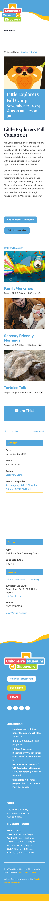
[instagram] (15, 708)
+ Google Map (15, 596)
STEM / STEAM (23, 489)
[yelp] (27, 708)
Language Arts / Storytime (24, 485)
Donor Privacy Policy (28, 872)
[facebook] (9, 708)
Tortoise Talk (15, 387)
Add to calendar (17, 230)
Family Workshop (18, 288)
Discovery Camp (14, 475)
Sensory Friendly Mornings (19, 338)
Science (10, 489)
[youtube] (21, 708)
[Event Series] (39, 293)
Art (7, 485)
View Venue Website (16, 613)
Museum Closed (38, 431)
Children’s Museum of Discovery (22, 579)
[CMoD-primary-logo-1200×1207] (11, 3)
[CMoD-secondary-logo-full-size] (24, 653)
